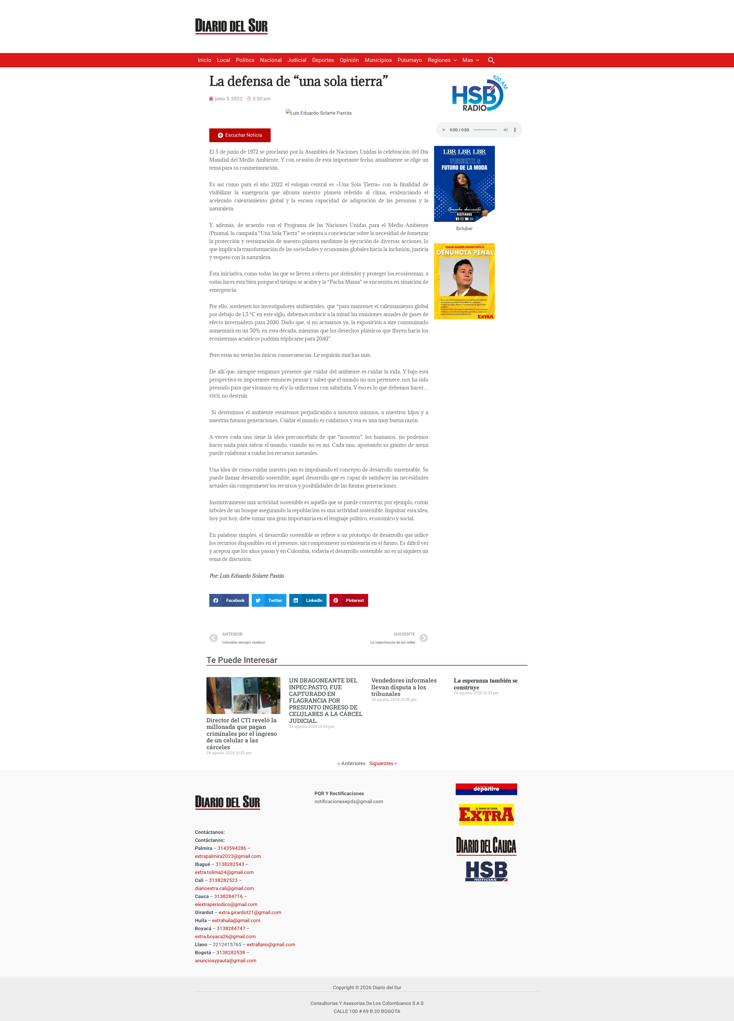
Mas (467, 60)
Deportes (323, 60)
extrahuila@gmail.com (236, 920)
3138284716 (228, 896)
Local (223, 60)
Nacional (271, 60)
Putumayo (410, 60)
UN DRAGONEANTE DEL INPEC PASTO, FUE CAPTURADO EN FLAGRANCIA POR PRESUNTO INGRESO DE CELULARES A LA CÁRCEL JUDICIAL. (325, 700)
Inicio (204, 60)
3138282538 (230, 952)
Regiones (439, 60)
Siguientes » (383, 763)
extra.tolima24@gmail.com (224, 872)
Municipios (378, 60)
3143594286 (232, 848)
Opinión (349, 60)
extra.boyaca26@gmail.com (225, 936)
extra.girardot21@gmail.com (250, 912)
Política (245, 60)
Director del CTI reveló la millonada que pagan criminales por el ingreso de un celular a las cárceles (241, 733)
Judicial (297, 60)
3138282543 (230, 864)
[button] (454, 60)
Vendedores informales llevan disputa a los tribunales (404, 687)
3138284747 (231, 928)
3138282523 (223, 880)
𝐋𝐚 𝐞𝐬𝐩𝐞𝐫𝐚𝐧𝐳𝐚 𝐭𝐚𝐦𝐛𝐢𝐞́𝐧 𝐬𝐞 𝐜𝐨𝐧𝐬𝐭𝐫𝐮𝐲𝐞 (486, 683)
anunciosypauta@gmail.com (225, 960)
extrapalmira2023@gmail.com (228, 856)
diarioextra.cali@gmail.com (224, 888)
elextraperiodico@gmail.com (226, 904)
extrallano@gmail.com (271, 944)
